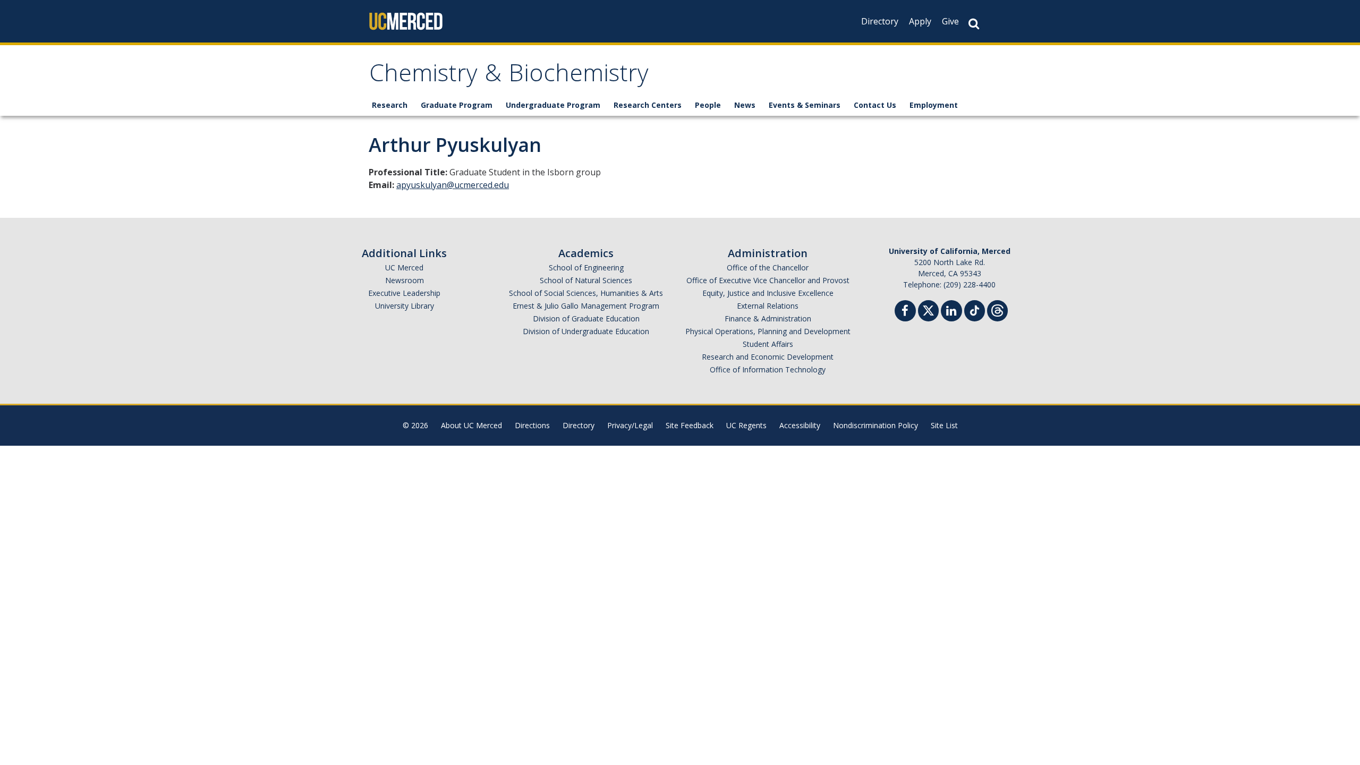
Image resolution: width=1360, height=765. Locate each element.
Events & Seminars (804, 105)
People (708, 105)
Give (950, 21)
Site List (944, 425)
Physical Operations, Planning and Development (768, 331)
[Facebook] (905, 312)
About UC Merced (471, 425)
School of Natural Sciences (586, 280)
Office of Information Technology (768, 369)
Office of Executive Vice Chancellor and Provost (767, 280)
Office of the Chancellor (768, 267)
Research (389, 105)
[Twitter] (928, 309)
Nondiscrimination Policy (875, 425)
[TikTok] (974, 309)
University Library (404, 306)
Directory (879, 21)
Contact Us (875, 105)
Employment (934, 105)
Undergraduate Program (553, 105)
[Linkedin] (951, 312)
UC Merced (404, 267)
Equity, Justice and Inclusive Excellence (768, 293)
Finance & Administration (768, 318)
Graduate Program (456, 105)
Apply (920, 21)
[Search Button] (974, 23)
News (744, 105)
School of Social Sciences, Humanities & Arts (586, 293)
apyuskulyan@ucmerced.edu (452, 185)
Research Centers (648, 105)
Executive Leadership (404, 293)
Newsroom (404, 280)
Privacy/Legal (630, 425)
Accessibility (799, 425)
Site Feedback (689, 425)
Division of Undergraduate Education (586, 331)
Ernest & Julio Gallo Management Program (586, 306)
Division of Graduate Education (586, 318)
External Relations (767, 306)
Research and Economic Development (768, 357)
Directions (532, 425)
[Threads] (997, 309)
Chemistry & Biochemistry (509, 76)
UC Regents (746, 425)
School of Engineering (586, 267)
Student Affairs (768, 344)
